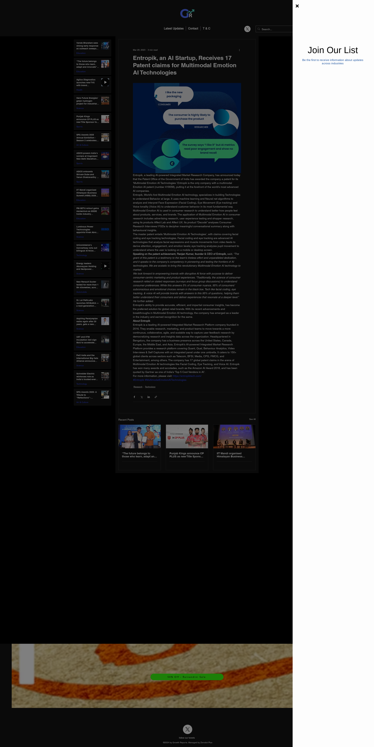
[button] (297, 6)
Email (311, 72)
